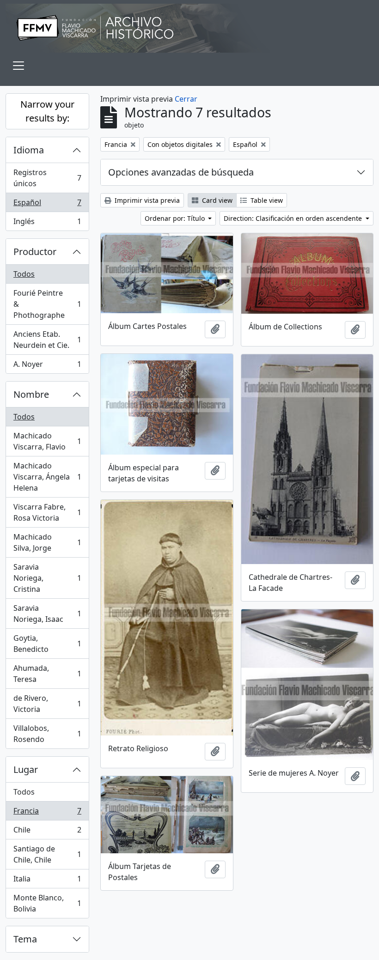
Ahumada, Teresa (47, 673)
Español (47, 204)
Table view (266, 200)
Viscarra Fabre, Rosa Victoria (47, 512)
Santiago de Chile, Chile (47, 854)
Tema (25, 939)
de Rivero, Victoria (47, 703)
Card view (216, 200)
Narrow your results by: (47, 111)
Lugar (25, 769)
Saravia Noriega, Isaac (47, 613)
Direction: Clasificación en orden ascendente (294, 218)
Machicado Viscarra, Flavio (47, 441)
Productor (34, 251)
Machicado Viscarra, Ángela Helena (47, 477)
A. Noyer (47, 366)
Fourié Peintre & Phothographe (47, 304)
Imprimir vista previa (146, 200)
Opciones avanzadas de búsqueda (181, 172)
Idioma (28, 150)
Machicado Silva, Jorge (47, 542)
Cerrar (186, 99)
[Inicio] (189, 28)
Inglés (47, 223)
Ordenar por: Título (176, 218)
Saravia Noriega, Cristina (47, 578)
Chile (47, 832)
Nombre (31, 394)
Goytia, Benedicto (47, 643)
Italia (47, 881)
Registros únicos (47, 177)
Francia (47, 813)
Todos (24, 274)
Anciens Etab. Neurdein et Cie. (47, 339)
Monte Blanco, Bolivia (47, 903)
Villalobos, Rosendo (47, 733)
